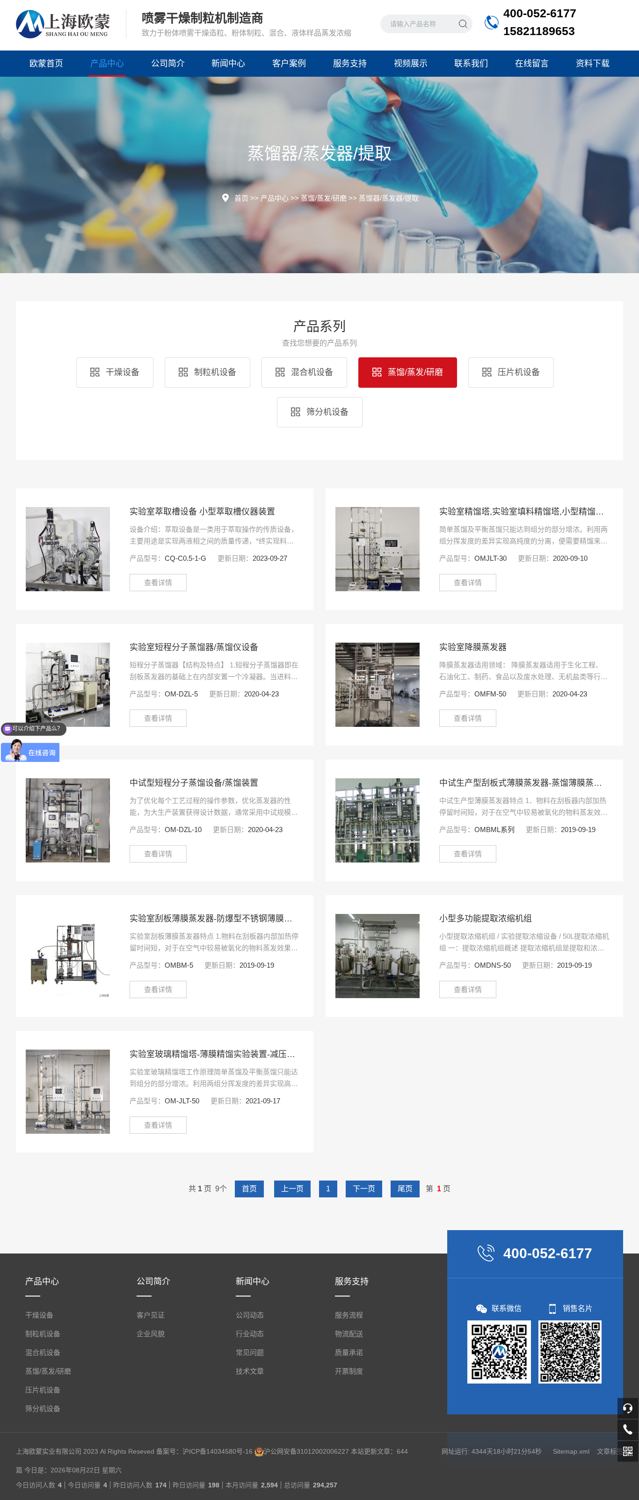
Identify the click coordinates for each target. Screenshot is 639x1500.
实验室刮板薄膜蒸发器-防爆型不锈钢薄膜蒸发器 (214, 918)
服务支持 (350, 63)
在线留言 (532, 63)
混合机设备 (311, 372)
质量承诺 (349, 1352)
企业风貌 (151, 1334)
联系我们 (471, 63)
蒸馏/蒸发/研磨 (324, 198)
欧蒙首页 (46, 63)
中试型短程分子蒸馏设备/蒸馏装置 (194, 783)
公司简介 (168, 63)
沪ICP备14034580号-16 (217, 1451)
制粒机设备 (214, 372)
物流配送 (349, 1334)
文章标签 (610, 1451)
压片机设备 (517, 372)
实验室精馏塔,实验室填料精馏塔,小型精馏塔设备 (524, 511)
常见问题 (250, 1352)
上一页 (292, 1189)
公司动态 (250, 1315)
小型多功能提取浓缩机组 (485, 918)
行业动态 (250, 1334)
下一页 (364, 1189)
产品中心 (107, 63)
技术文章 (250, 1371)
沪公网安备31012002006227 (306, 1451)
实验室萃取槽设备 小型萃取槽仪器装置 (202, 511)
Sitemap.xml (571, 1451)
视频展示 (411, 63)
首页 (241, 198)
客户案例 (289, 63)
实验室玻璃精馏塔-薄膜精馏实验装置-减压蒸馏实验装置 (214, 1054)
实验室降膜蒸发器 (473, 647)
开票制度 (349, 1371)
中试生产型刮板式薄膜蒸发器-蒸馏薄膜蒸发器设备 (524, 783)
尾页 (405, 1189)
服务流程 (349, 1315)
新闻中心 (228, 63)
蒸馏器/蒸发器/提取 (389, 198)
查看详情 (158, 583)
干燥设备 (121, 372)
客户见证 (151, 1315)
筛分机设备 (326, 412)
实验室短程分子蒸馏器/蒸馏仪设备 (194, 647)
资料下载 (593, 63)
